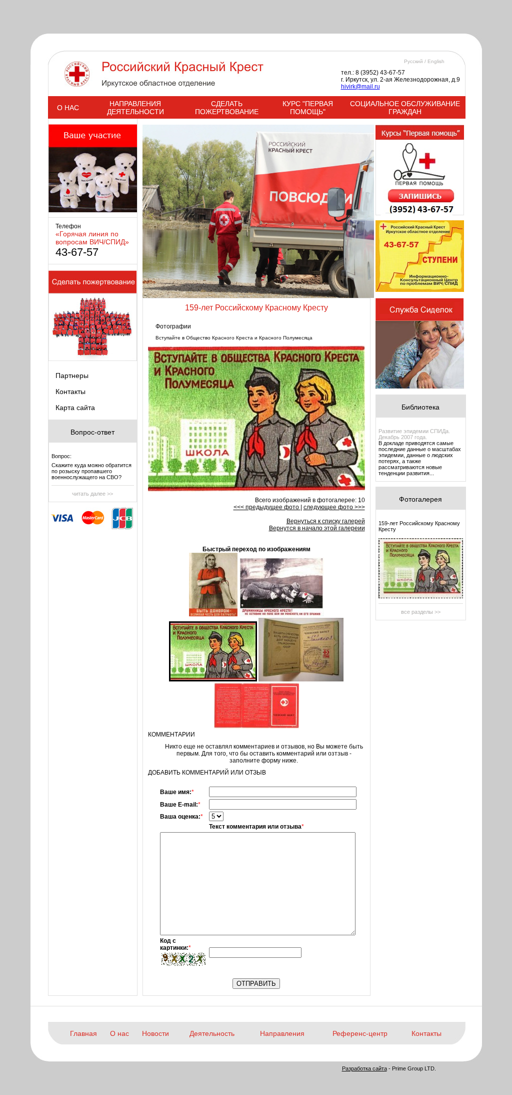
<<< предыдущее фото (267, 507)
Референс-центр (360, 1033)
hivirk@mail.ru (360, 86)
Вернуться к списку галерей (325, 521)
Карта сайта (75, 408)
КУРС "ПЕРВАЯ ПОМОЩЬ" (307, 108)
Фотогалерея (420, 499)
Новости (155, 1033)
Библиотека (421, 407)
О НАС (68, 108)
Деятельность (212, 1033)
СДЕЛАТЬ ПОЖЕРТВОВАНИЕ (226, 108)
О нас (119, 1033)
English (436, 61)
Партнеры (72, 376)
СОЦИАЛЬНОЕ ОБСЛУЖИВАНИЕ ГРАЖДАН (405, 108)
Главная (83, 1033)
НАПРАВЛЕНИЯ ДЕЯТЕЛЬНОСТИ (135, 108)
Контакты (71, 392)
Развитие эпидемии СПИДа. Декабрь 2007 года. (414, 434)
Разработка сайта (364, 1068)
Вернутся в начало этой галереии (317, 528)
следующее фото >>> (334, 507)
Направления (282, 1033)
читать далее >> (92, 494)
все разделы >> (420, 612)
